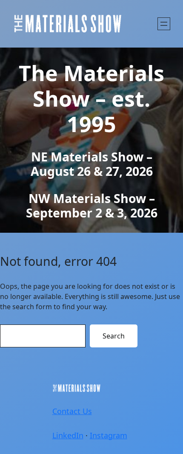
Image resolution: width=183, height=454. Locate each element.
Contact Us (72, 411)
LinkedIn (67, 435)
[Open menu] (163, 23)
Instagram (108, 435)
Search (114, 336)
